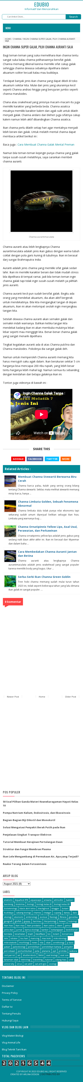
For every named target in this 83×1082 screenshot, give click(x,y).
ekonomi (18, 917)
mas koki (46, 938)
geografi (8, 921)
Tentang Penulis (11, 1013)
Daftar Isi (7, 1006)
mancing (34, 938)
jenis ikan (9, 929)
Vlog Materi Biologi (12, 1035)
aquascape (36, 899)
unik (71, 959)
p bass (70, 942)
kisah (30, 933)
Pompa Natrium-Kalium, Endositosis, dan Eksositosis (36, 812)
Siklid (41, 955)
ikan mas (20, 925)
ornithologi (58, 942)
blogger (55, 908)
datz (75, 912)
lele (6, 938)
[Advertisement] (41, 745)
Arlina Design (31, 1074)
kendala (8, 933)
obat (48, 942)
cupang (57, 912)
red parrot (9, 955)
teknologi (25, 959)
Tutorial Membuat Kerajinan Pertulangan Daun (33, 842)
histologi (72, 921)
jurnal (19, 929)
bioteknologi (10, 908)
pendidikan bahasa (51, 946)
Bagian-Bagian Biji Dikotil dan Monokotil (29, 820)
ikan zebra (49, 925)
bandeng (8, 904)
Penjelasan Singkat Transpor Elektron (27, 834)
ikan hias (8, 925)
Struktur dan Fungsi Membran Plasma (27, 849)
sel (18, 955)
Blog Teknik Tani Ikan (14, 1049)
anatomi (8, 899)
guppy (27, 921)
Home (8, 39)
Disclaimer (8, 986)
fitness (63, 917)
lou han (24, 938)
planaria (46, 950)
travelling (38, 959)
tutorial (49, 959)
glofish (18, 921)
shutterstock (29, 955)
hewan (62, 921)
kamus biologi (32, 929)
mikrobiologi (60, 938)
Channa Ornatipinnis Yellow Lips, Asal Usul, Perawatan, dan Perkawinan (47, 528)
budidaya (9, 912)
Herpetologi (50, 921)
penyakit (68, 946)
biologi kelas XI (44, 904)
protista (63, 950)
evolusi (43, 917)
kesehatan (20, 933)
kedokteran (72, 929)
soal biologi (52, 955)
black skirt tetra (27, 908)
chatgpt (47, 912)
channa (17, 39)
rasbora (73, 950)
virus (19, 963)
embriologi (31, 917)
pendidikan (34, 946)
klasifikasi (40, 933)
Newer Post (13, 696)
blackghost (43, 908)
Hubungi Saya (10, 1020)
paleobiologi (19, 946)
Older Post (70, 696)
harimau (37, 921)
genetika (73, 917)
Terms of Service (12, 999)
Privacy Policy (10, 993)
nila (41, 942)
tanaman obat (11, 959)
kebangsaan (57, 929)
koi (49, 933)
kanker (45, 929)
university (9, 963)
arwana (48, 899)
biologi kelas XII (62, 904)
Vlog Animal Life (11, 1042)
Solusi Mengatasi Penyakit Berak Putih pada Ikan (34, 827)
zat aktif (28, 963)
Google (18, 459)
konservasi (67, 933)
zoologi (53, 963)
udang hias (60, 959)
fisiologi (53, 917)
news (34, 942)
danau (67, 912)
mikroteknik (10, 942)
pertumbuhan (25, 950)
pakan (7, 946)
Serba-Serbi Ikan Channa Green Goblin (44, 577)
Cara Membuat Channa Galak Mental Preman (46, 144)
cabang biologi (23, 912)
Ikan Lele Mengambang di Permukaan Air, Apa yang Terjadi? (41, 856)
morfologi (24, 942)
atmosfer (59, 899)
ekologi (8, 917)
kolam (56, 933)
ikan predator (34, 925)
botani (65, 908)
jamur (68, 925)
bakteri (69, 899)
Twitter (52, 459)
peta (37, 950)
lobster (14, 938)
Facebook (35, 459)
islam (59, 925)
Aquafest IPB (21, 899)
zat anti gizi (41, 963)
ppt (54, 950)
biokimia (20, 904)
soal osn (64, 955)
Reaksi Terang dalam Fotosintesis (24, 864)
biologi (30, 904)
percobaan (9, 950)
